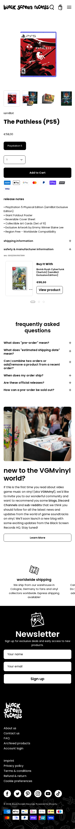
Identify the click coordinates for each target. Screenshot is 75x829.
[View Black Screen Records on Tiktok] (58, 793)
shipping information (18, 241)
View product (49, 290)
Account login (13, 748)
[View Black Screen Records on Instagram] (38, 793)
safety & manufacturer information (29, 249)
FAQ (7, 738)
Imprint (9, 761)
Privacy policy (13, 766)
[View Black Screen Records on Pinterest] (27, 793)
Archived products (17, 743)
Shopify (53, 804)
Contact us (11, 733)
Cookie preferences (18, 781)
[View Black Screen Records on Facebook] (7, 793)
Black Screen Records (23, 804)
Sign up (37, 678)
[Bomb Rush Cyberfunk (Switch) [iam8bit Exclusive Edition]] (19, 278)
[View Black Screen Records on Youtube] (48, 793)
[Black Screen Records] (26, 7)
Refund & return (15, 776)
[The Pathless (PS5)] (12, 98)
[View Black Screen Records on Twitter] (17, 793)
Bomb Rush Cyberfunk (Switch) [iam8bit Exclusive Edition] (50, 272)
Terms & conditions (17, 771)
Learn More (37, 537)
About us (10, 728)
